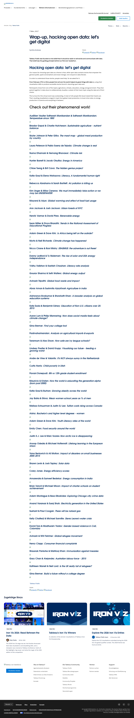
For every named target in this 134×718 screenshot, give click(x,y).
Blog (10, 25)
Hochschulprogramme (69, 688)
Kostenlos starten (107, 18)
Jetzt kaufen (123, 18)
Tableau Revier (67, 684)
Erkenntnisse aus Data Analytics (43, 675)
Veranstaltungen (68, 691)
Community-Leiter (68, 675)
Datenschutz (33, 710)
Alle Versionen (113, 678)
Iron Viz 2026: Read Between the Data (22, 634)
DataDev (65, 678)
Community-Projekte (69, 681)
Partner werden (94, 671)
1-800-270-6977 (115, 13)
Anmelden (126, 13)
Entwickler (33, 704)
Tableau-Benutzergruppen (70, 671)
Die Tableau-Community (71, 665)
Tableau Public (15, 25)
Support (111, 665)
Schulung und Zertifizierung (117, 671)
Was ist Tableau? (39, 665)
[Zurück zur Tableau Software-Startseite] (11, 3)
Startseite (6, 25)
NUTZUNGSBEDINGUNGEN (20, 710)
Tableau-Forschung (39, 678)
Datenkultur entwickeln (41, 671)
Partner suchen (94, 668)
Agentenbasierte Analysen (41, 668)
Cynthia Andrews (35, 50)
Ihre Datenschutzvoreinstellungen (33, 713)
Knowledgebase (114, 668)
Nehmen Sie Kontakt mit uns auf (98, 13)
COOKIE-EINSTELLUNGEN (11, 713)
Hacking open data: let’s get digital (59, 67)
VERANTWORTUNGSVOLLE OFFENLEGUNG (50, 710)
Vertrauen (19, 704)
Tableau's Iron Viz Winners (62, 632)
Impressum (7, 710)
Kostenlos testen (14, 671)
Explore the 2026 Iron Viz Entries (108, 632)
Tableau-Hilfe (113, 675)
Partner (92, 665)
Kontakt (36, 681)
